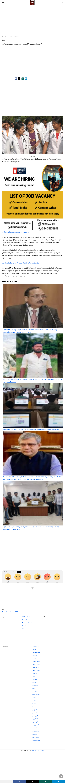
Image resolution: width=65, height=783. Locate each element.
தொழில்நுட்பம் (35, 722)
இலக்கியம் (35, 685)
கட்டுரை (34, 691)
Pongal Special (36, 661)
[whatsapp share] (22, 78)
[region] (32, 19)
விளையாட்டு (35, 737)
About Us (24, 632)
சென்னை (34, 706)
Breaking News (36, 646)
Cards (34, 649)
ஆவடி (33, 676)
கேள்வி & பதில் (36, 694)
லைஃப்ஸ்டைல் (35, 731)
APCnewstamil (26, 616)
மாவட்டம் (34, 728)
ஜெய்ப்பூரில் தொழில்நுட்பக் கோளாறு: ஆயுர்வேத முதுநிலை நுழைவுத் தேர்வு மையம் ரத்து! (31, 429)
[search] (62, 3)
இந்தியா (17, 36)
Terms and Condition (27, 623)
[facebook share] (16, 78)
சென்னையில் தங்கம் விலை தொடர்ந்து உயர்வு (16, 232)
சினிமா (34, 700)
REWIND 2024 (36, 667)
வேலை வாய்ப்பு (36, 740)
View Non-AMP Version (38, 750)
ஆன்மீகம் (34, 679)
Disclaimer (25, 626)
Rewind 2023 (36, 664)
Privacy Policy (26, 629)
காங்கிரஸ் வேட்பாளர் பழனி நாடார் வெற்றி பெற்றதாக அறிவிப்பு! (21, 263)
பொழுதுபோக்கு (36, 725)
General (34, 655)
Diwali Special (36, 652)
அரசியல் (34, 673)
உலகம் (33, 688)
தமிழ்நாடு (34, 709)
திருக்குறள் (35, 716)
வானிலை (34, 734)
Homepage (4, 36)
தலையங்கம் (35, 713)
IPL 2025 (34, 658)
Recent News (25, 620)
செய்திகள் (11, 36)
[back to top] (61, 776)
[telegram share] (26, 78)
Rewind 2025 (36, 670)
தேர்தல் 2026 (35, 719)
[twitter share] (19, 78)
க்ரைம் (34, 697)
